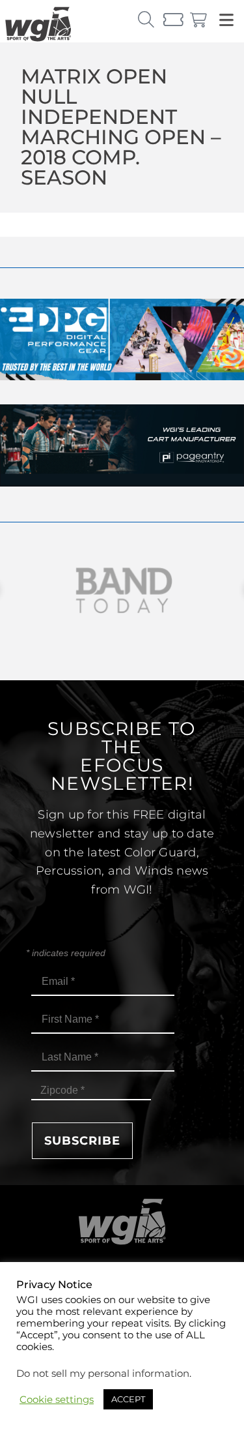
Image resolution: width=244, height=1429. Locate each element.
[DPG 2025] (122, 376)
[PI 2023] (122, 483)
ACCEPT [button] (128, 1399)
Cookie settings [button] (57, 1400)
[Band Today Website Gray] (122, 590)
